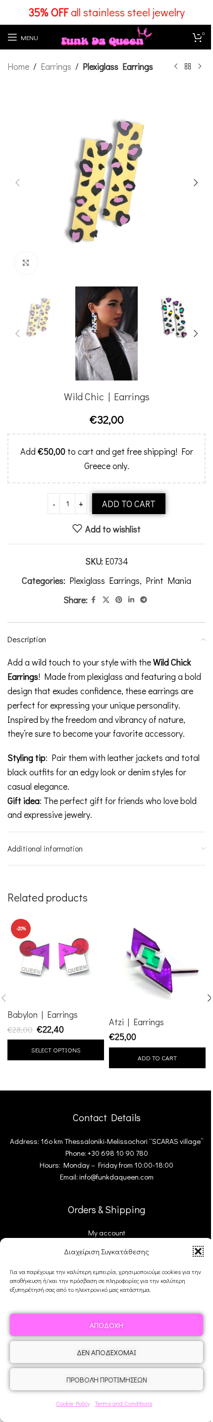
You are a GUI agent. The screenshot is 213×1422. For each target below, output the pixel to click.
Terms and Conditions (123, 1403)
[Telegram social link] (143, 600)
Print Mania (168, 580)
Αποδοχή (106, 1325)
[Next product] (200, 66)
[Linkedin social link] (131, 600)
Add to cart (129, 504)
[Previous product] (176, 66)
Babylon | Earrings (42, 1014)
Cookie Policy (73, 1403)
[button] (198, 1251)
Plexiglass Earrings (118, 66)
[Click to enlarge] (26, 263)
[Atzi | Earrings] (157, 963)
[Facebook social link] (94, 600)
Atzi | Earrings (136, 1022)
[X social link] (106, 600)
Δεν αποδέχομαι (106, 1352)
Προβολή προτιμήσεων (106, 1379)
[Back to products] (188, 66)
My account (106, 1232)
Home (18, 66)
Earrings (56, 66)
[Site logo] (106, 36)
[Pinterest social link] (118, 600)
